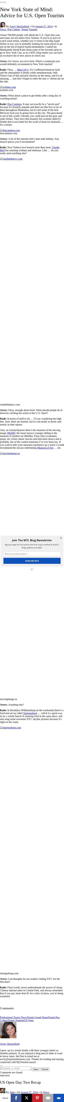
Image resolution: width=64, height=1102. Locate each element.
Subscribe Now (32, 560)
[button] (32, 540)
